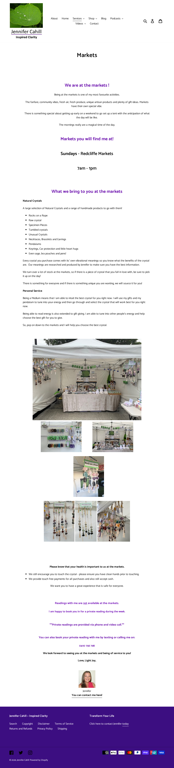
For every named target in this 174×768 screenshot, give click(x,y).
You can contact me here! (87, 695)
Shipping (62, 728)
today (125, 724)
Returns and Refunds (20, 728)
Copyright (27, 724)
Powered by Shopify (39, 760)
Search (13, 724)
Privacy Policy (45, 728)
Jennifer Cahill (23, 760)
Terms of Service (64, 724)
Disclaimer (44, 724)
